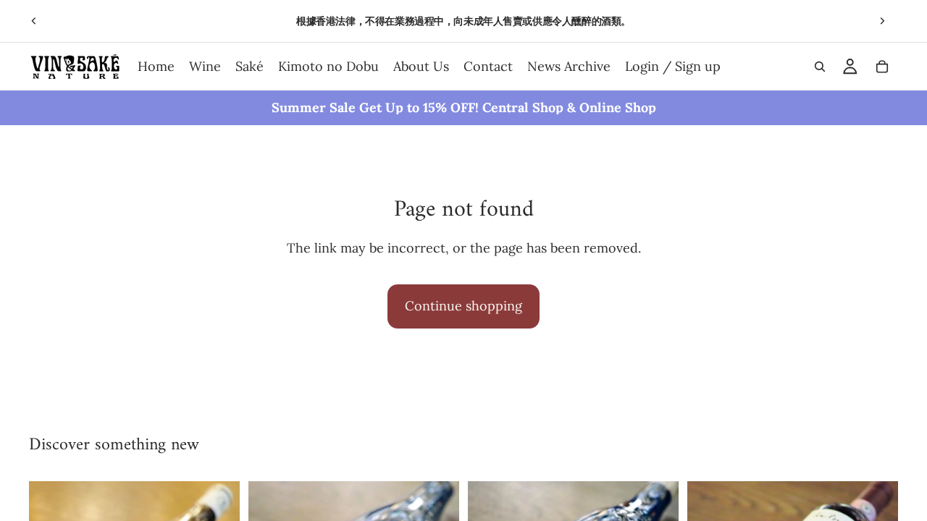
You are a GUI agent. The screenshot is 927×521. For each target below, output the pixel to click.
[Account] (850, 66)
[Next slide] (882, 21)
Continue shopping (463, 305)
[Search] (820, 66)
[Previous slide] (34, 21)
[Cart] (882, 66)
